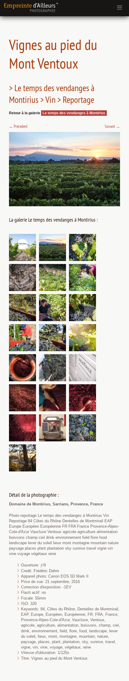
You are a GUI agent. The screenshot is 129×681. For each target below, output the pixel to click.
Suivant (112, 126)
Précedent (18, 126)
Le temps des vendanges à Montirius (74, 113)
